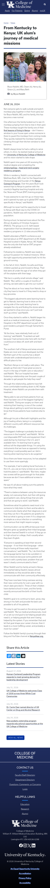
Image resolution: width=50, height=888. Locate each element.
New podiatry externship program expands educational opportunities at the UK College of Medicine (25, 724)
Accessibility (25, 883)
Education (25, 804)
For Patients (17, 11)
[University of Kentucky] (25, 855)
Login (25, 789)
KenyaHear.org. (37, 636)
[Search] (45, 4)
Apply (7, 11)
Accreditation (25, 873)
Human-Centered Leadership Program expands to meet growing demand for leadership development (23, 677)
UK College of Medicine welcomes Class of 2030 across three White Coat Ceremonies (24, 693)
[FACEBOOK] (14, 656)
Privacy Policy (25, 878)
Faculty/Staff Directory (25, 775)
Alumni (35, 11)
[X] (23, 656)
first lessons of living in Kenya (17, 130)
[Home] (20, 4)
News (13, 23)
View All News (15, 738)
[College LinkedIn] (33, 846)
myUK (42, 11)
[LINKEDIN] (18, 656)
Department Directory (25, 780)
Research (25, 809)
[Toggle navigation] (3, 4)
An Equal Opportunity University (25, 869)
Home (6, 23)
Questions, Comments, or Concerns (25, 784)
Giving (27, 11)
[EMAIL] (9, 656)
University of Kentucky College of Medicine (26, 155)
